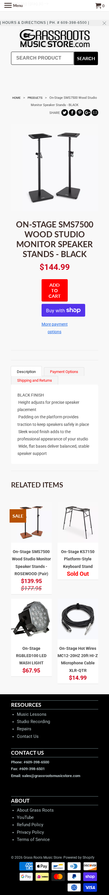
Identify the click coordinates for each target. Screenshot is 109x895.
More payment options (55, 328)
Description (26, 372)
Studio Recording (33, 721)
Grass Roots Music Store (43, 857)
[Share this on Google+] (87, 112)
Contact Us (28, 736)
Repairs (24, 728)
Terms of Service (33, 839)
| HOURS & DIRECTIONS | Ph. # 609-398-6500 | (44, 23)
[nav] (13, 6)
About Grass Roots (35, 810)
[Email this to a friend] (95, 112)
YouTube (25, 817)
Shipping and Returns (34, 380)
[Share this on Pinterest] (79, 112)
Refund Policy (30, 824)
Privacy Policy (30, 832)
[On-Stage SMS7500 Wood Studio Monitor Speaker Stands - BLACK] (54, 167)
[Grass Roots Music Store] (54, 39)
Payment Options (64, 372)
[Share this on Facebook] (72, 112)
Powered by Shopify (78, 857)
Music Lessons (32, 714)
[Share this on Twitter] (64, 112)
